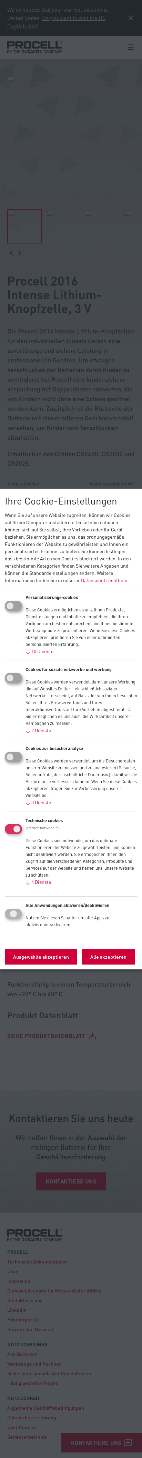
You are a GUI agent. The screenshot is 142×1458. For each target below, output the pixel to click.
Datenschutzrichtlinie (104, 580)
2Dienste (38, 730)
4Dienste (38, 882)
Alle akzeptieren (108, 956)
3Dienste (38, 802)
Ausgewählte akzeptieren (41, 956)
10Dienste (39, 651)
